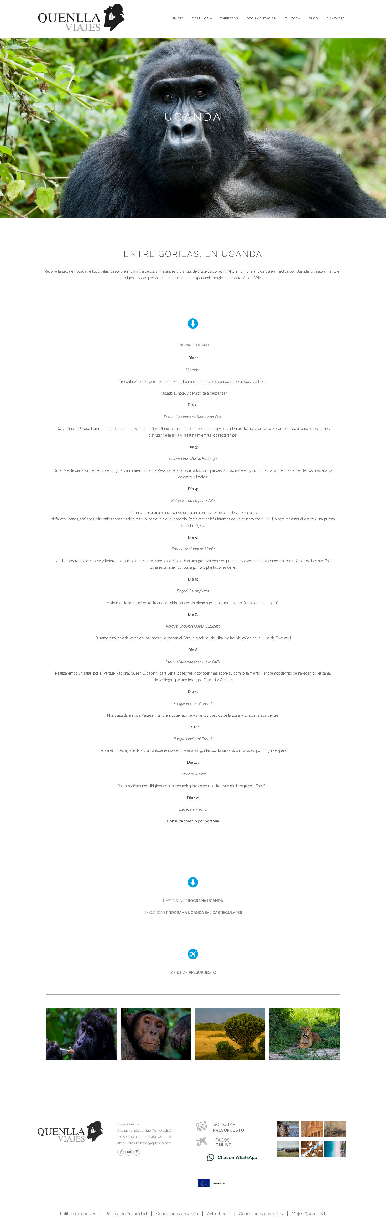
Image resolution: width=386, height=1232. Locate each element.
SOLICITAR (193, 972)
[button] (193, 345)
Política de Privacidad (126, 1213)
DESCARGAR (193, 901)
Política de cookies (78, 1213)
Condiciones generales (261, 1213)
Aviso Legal (218, 1213)
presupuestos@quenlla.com (149, 1143)
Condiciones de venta (177, 1213)
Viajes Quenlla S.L (309, 1213)
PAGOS (222, 1140)
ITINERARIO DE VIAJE (193, 345)
